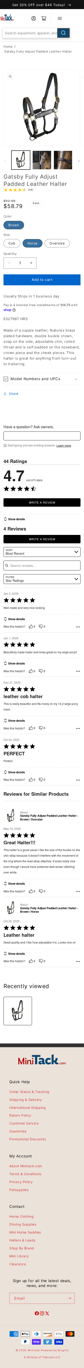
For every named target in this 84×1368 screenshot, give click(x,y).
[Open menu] (60, 18)
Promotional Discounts (27, 1139)
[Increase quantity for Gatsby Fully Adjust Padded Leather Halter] (31, 263)
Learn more (63, 445)
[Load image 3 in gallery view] (63, 160)
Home (8, 46)
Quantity (10, 253)
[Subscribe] (69, 1298)
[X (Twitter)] (47, 1314)
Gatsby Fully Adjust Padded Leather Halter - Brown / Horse (49, 910)
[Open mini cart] (44, 18)
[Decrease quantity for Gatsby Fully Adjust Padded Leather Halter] (9, 263)
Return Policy (20, 1115)
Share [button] (13, 394)
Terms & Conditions (25, 1174)
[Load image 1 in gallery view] (20, 160)
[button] (42, 379)
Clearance (17, 1264)
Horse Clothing (21, 1216)
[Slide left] (5, 161)
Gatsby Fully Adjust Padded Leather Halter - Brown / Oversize (49, 817)
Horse (33, 243)
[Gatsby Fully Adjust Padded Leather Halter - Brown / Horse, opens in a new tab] (11, 908)
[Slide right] (79, 161)
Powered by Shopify (55, 1350)
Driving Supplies (22, 1224)
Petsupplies (19, 1190)
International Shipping (27, 1108)
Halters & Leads (22, 1240)
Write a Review (42, 502)
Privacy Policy (21, 1182)
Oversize (57, 243)
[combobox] (36, 33)
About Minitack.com (25, 1166)
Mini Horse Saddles (25, 1232)
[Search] (63, 33)
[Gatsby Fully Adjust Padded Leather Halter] (17, 1011)
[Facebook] (36, 1314)
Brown (13, 225)
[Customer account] (33, 18)
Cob (11, 243)
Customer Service (24, 1123)
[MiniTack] (7, 17)
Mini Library (19, 1256)
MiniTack (34, 1350)
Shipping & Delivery (25, 1100)
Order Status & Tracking (29, 1092)
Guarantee (17, 1131)
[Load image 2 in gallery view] (41, 160)
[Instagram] (42, 1314)
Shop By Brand (21, 1248)
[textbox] (42, 435)
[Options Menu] (77, 626)
